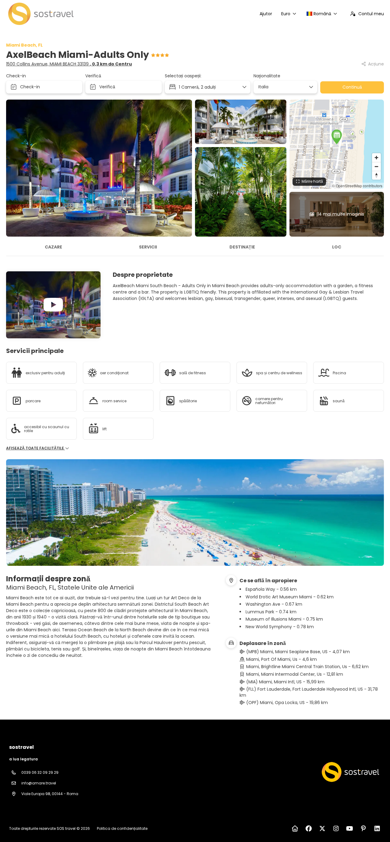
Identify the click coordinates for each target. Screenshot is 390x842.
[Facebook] (308, 828)
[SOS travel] (350, 772)
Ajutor (266, 14)
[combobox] (283, 87)
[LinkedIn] (377, 828)
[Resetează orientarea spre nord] (376, 175)
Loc (336, 247)
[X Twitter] (322, 828)
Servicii (148, 247)
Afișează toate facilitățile (35, 448)
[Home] (295, 828)
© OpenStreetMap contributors (357, 185)
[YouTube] (349, 828)
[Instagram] (336, 828)
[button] (337, 136)
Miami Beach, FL (24, 45)
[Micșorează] (376, 166)
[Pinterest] (363, 828)
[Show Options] (311, 87)
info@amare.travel (38, 783)
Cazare (53, 247)
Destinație (242, 247)
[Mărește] (376, 157)
